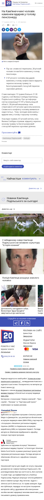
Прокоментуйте (11, 132)
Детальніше (5, 352)
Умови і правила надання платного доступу (22, 372)
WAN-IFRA (4, 396)
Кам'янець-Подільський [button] (21, 4)
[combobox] (30, 178)
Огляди (26, 362)
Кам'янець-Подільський (12, 138)
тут (13, 387)
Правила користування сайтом (22, 369)
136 (14, 25)
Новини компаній (30, 359)
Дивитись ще (35, 188)
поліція (26, 138)
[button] (3, 3)
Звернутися (27, 336)
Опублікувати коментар (12, 166)
